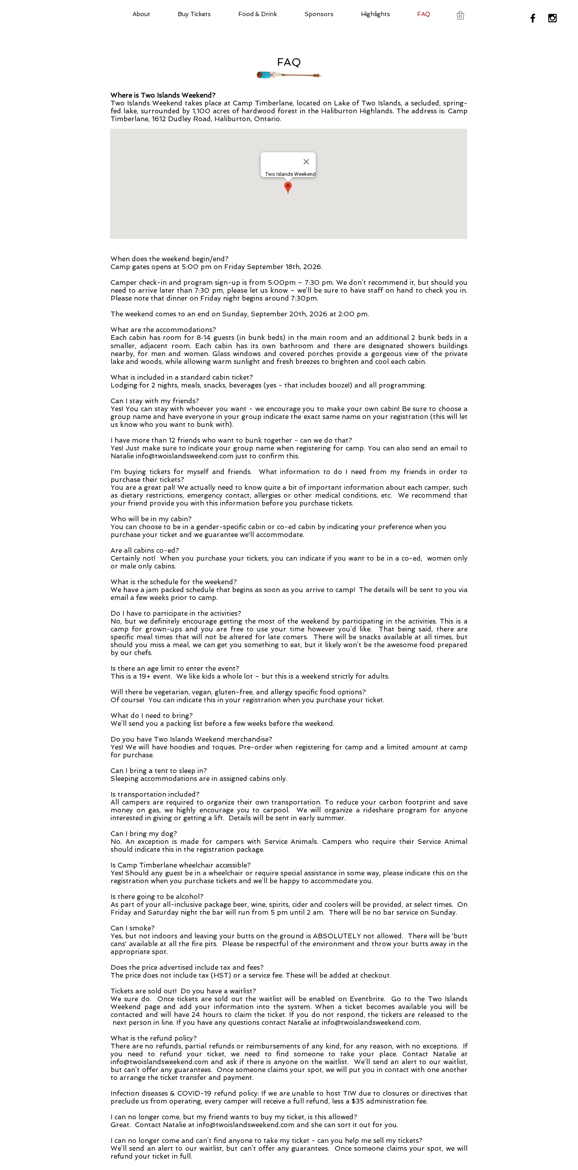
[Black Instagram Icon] (552, 18)
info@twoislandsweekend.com (185, 456)
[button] (460, 15)
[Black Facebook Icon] (533, 18)
